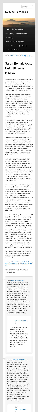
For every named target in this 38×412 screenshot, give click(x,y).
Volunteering (9, 37)
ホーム (7, 29)
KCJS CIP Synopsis (16, 11)
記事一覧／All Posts (17, 29)
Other (7, 50)
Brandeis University (17, 262)
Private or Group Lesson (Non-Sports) (16, 46)
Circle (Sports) (9, 33)
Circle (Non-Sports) (21, 33)
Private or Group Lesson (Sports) (15, 41)
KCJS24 (24, 55)
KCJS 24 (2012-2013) (11, 264)
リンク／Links (15, 50)
